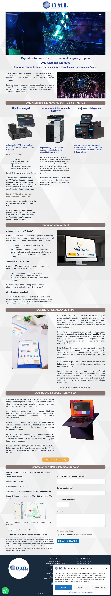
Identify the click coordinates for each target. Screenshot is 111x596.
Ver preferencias (99, 587)
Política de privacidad (87, 592)
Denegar (81, 587)
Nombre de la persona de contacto (71, 476)
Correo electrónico (65, 488)
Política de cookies (74, 592)
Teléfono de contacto (66, 500)
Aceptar (63, 587)
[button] (107, 568)
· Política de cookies (83, 563)
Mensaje (60, 511)
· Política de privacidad (84, 562)
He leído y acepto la (76, 535)
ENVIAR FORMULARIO (68, 541)
